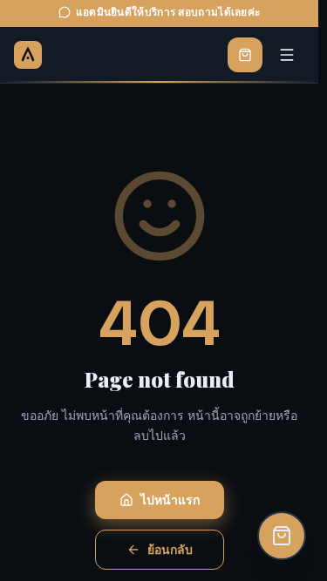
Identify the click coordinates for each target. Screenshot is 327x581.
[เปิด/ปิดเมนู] (286, 54)
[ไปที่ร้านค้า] (245, 54)
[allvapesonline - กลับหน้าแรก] (28, 55)
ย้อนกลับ (170, 549)
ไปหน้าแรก (170, 500)
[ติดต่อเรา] (281, 535)
